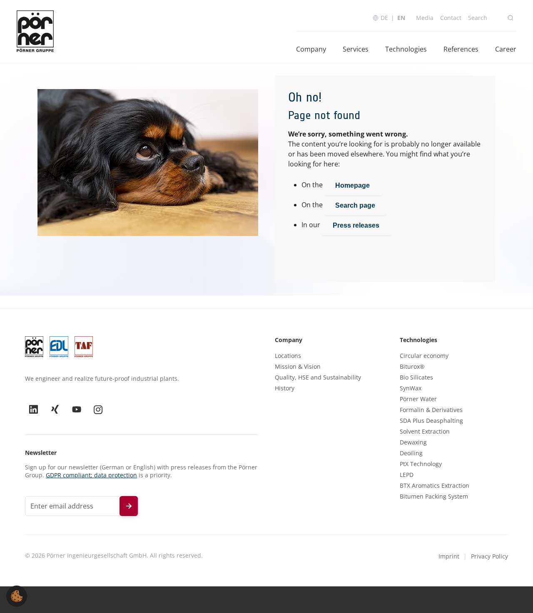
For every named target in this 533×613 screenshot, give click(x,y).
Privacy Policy (489, 556)
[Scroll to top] (515, 595)
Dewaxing (413, 442)
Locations (288, 356)
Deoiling (411, 453)
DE (384, 18)
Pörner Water (418, 399)
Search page (355, 205)
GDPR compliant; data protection (91, 475)
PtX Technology (421, 464)
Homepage (353, 185)
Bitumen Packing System (434, 496)
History (284, 388)
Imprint (448, 556)
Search (477, 18)
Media (424, 18)
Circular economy (424, 356)
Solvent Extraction (425, 431)
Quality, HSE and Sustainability (318, 377)
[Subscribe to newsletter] (129, 506)
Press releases (357, 225)
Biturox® (412, 366)
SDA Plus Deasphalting (431, 420)
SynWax (410, 388)
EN (401, 18)
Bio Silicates (416, 377)
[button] (16, 595)
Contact (450, 18)
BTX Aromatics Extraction (434, 485)
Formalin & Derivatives (431, 410)
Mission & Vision (298, 366)
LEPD (406, 475)
